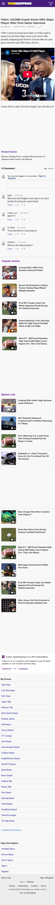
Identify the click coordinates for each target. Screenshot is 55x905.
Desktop (30, 882)
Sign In (4, 866)
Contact (34, 886)
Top (45, 169)
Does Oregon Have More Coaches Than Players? (34, 513)
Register (5, 871)
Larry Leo (7, 27)
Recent (51, 169)
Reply (9, 205)
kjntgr (9, 195)
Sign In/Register (47, 878)
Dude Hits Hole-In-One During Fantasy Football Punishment (32, 530)
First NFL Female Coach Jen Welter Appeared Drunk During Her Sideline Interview (33, 305)
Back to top (6, 878)
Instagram (23, 669)
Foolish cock (12, 213)
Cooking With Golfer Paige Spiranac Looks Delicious (35, 401)
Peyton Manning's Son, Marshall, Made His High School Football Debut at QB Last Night (34, 323)
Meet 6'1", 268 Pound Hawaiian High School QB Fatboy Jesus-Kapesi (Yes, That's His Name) (33, 341)
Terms (43, 886)
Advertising (23, 886)
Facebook (6, 669)
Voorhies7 (11, 242)
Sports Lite (8, 394)
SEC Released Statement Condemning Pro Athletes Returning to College (35, 421)
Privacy (12, 886)
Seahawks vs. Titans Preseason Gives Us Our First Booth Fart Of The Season (33, 456)
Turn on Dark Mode (27, 893)
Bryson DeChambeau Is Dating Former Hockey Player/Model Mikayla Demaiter (33, 288)
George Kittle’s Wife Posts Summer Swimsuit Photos (31, 268)
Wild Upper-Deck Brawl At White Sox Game (33, 566)
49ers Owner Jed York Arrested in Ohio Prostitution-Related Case (33, 601)
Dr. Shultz (11, 228)
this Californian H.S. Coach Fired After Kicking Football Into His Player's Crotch (33, 438)
